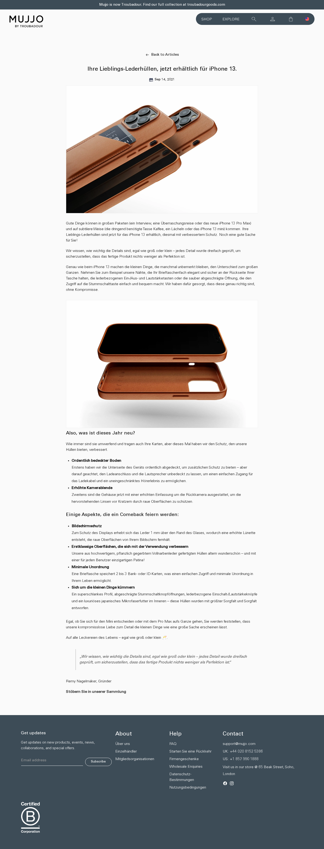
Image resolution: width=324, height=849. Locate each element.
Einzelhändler (126, 751)
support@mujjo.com (239, 744)
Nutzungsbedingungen (187, 788)
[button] (307, 19)
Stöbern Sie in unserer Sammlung (96, 692)
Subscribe (98, 761)
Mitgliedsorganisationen (133, 759)
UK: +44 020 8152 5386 (243, 751)
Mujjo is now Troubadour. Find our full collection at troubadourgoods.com (162, 5)
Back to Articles (165, 55)
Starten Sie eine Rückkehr (190, 751)
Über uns (122, 744)
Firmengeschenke (184, 759)
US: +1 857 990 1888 (241, 759)
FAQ (172, 744)
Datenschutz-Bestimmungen (181, 777)
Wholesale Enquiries (186, 767)
